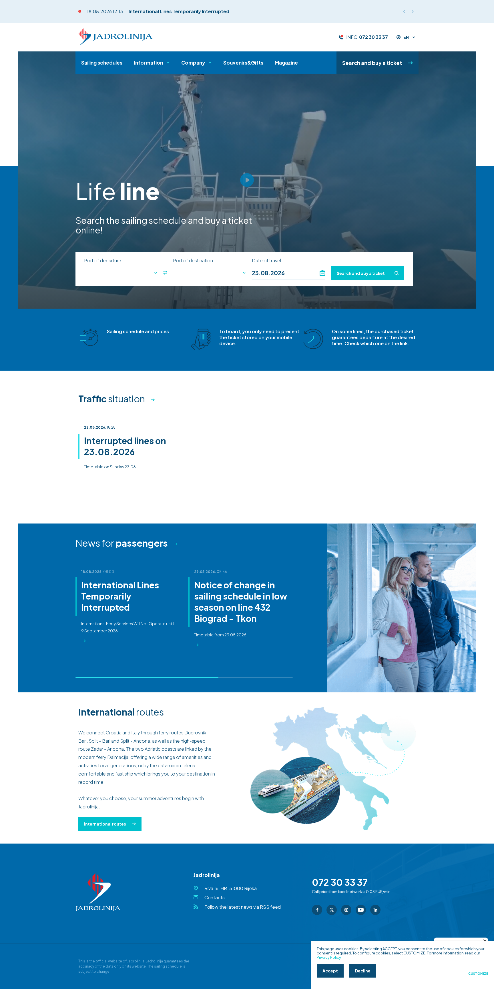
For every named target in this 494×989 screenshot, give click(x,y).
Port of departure (102, 260)
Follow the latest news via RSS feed (242, 907)
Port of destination (193, 260)
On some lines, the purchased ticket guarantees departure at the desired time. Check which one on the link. (373, 337)
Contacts (214, 897)
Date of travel (266, 260)
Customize (478, 973)
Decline (362, 970)
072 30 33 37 (373, 37)
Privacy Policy (329, 957)
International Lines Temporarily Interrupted (179, 11)
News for (121, 543)
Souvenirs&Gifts (243, 62)
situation (111, 398)
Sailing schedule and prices (138, 331)
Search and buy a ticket (372, 62)
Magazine (286, 62)
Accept (330, 970)
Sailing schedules (101, 62)
